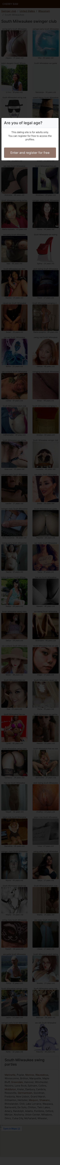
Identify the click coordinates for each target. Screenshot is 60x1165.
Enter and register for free (30, 153)
